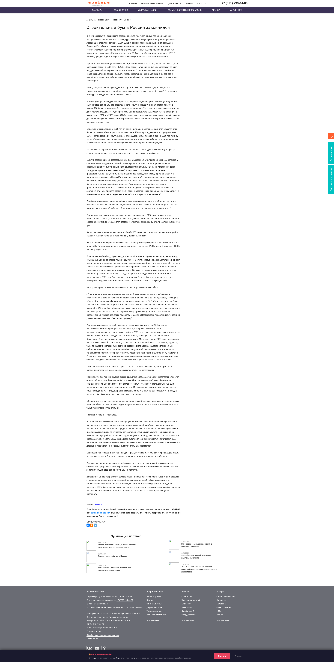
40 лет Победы (223, 607)
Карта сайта (92, 638)
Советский (186, 596)
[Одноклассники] (91, 525)
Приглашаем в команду (153, 3)
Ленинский (186, 607)
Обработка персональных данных (103, 635)
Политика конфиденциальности (102, 627)
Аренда (216, 9)
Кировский (186, 603)
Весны (219, 614)
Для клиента (174, 3)
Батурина (221, 603)
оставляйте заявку (100, 512)
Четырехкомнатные (156, 614)
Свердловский (188, 614)
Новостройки (120, 9)
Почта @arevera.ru (95, 623)
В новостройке (154, 596)
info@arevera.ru (100, 603)
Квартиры (97, 9)
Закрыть (238, 656)
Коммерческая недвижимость (184, 9)
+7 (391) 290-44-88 (125, 600)
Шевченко (221, 600)
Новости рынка (121, 19)
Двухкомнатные (154, 607)
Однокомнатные (155, 603)
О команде (132, 3)
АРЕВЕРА (91, 19)
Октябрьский (187, 611)
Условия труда (94, 631)
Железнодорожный (191, 600)
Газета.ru (98, 504)
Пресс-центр (104, 19)
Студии (150, 600)
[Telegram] (95, 525)
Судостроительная (225, 596)
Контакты (201, 3)
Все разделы (153, 620)
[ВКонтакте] (88, 525)
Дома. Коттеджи (147, 9)
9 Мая (219, 611)
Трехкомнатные (154, 611)
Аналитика (236, 9)
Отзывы (189, 3)
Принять (222, 656)
